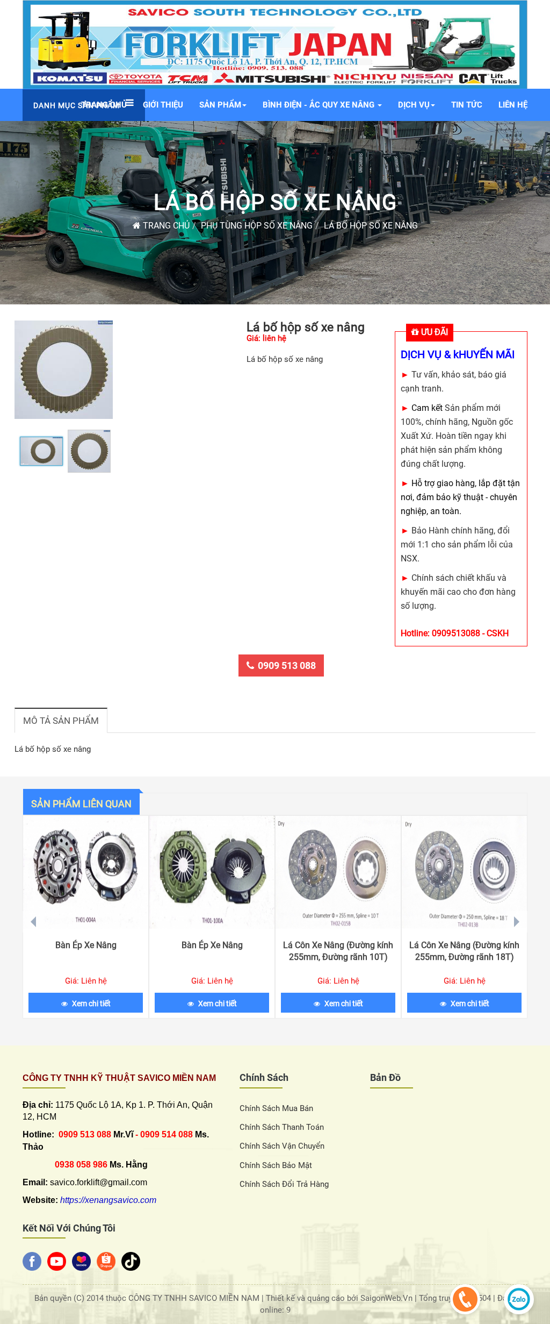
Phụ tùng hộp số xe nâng (257, 225)
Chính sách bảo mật (276, 1165)
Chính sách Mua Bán (276, 1108)
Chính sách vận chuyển (282, 1146)
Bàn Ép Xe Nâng (86, 945)
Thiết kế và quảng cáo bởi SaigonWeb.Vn (340, 1298)
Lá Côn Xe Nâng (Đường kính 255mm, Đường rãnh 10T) (338, 951)
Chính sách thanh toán (282, 1127)
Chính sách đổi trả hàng (284, 1184)
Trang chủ (165, 225)
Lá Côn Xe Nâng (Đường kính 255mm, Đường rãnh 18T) (464, 951)
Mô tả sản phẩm (61, 720)
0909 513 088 (287, 665)
